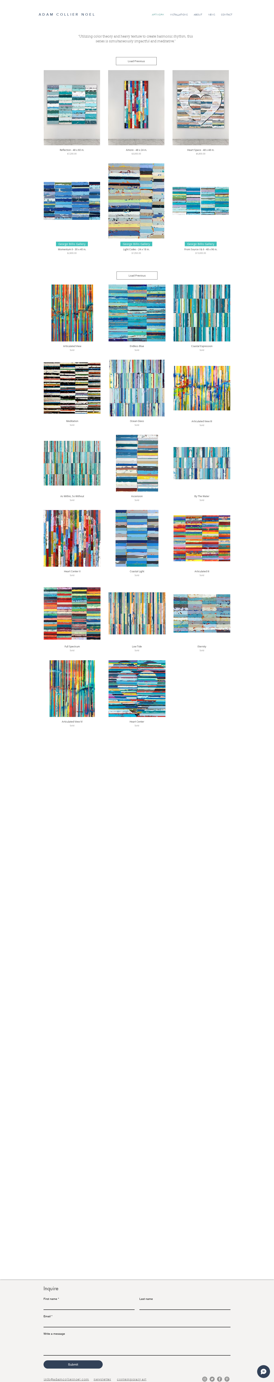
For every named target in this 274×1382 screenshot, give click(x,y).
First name (51, 1298)
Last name (146, 1298)
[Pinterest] (226, 1379)
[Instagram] (204, 1379)
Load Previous (136, 61)
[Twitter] (212, 1379)
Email (48, 1316)
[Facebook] (219, 1379)
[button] (102, 1379)
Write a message (54, 1333)
